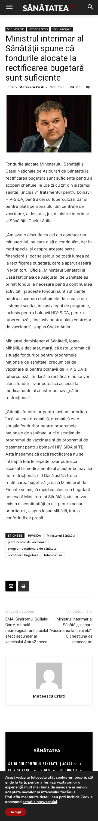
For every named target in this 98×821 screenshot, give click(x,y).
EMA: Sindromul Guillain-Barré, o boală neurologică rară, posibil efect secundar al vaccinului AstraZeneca (27, 630)
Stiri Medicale (15, 29)
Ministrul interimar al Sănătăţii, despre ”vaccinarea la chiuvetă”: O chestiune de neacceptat (71, 630)
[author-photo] (49, 688)
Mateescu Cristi (31, 87)
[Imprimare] (23, 586)
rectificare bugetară (23, 555)
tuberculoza (53, 555)
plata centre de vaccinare (27, 542)
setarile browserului (40, 802)
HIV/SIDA (34, 535)
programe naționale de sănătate (32, 548)
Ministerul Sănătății (61, 535)
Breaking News (38, 29)
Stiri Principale (61, 29)
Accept (16, 812)
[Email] (10, 586)
